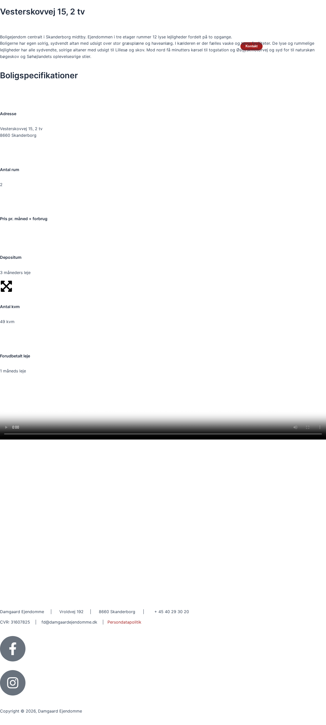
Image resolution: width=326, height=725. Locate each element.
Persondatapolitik (124, 622)
